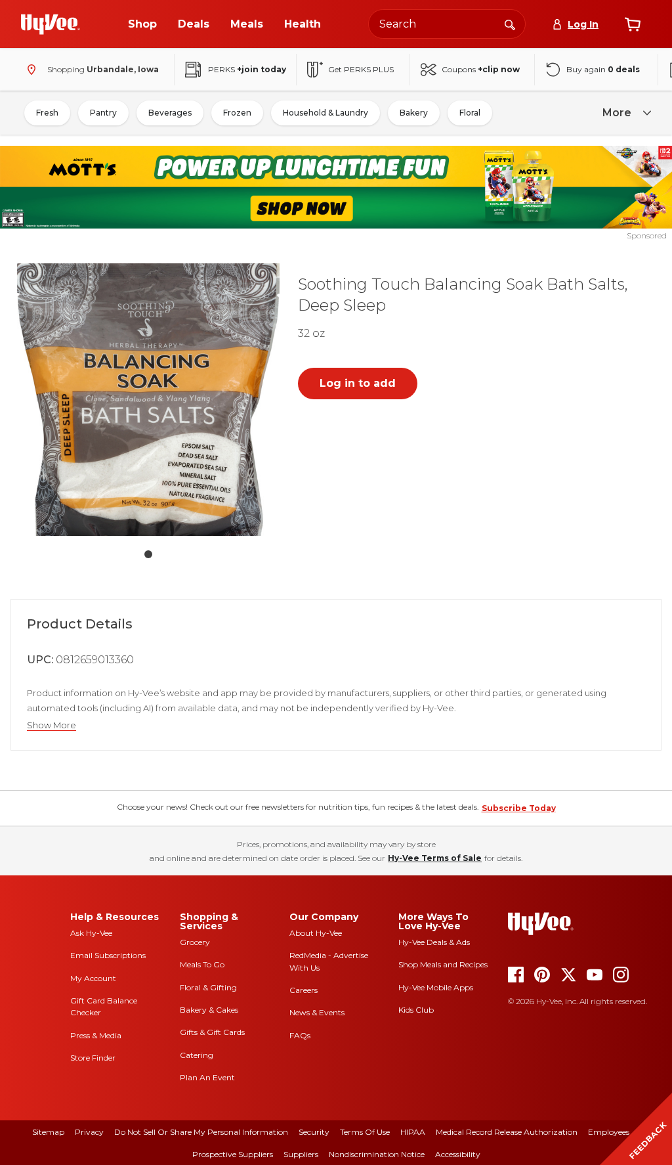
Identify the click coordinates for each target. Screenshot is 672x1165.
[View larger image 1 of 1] (148, 399)
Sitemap (48, 1132)
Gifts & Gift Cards (212, 1032)
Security (314, 1132)
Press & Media (95, 1035)
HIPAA (412, 1132)
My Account (93, 978)
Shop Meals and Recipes (443, 964)
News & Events (317, 1012)
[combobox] (447, 24)
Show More (51, 725)
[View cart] (632, 24)
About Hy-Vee (315, 933)
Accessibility (457, 1154)
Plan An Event (207, 1077)
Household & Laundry (325, 113)
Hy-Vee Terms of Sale (435, 858)
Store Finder (93, 1058)
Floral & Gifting (208, 987)
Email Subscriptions (108, 955)
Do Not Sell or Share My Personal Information (201, 1132)
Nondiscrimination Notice (377, 1154)
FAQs (299, 1035)
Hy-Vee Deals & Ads (434, 942)
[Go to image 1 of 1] (148, 554)
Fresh (47, 113)
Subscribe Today (519, 808)
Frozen (237, 113)
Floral (469, 113)
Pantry (103, 113)
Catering (196, 1055)
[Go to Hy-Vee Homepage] (50, 24)
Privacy (89, 1132)
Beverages (170, 113)
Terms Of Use (365, 1132)
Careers (303, 990)
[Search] (510, 23)
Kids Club (416, 1010)
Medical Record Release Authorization (507, 1132)
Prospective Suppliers (232, 1154)
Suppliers (301, 1154)
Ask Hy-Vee (91, 933)
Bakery (414, 113)
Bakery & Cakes (209, 1010)
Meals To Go (202, 964)
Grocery (195, 942)
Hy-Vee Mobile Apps (435, 987)
